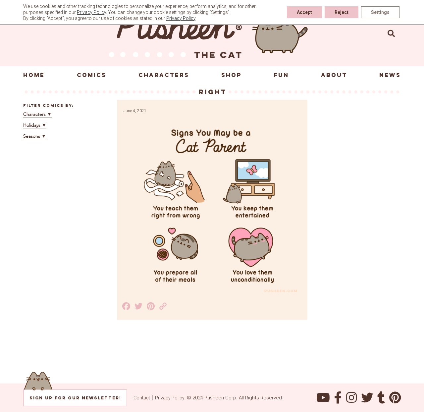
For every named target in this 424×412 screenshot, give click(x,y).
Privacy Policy (170, 397)
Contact (141, 397)
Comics (91, 75)
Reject (341, 12)
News (390, 75)
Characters (163, 75)
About (334, 75)
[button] (391, 33)
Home (34, 75)
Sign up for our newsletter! (75, 397)
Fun (281, 75)
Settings (380, 12)
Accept (304, 12)
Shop (231, 75)
